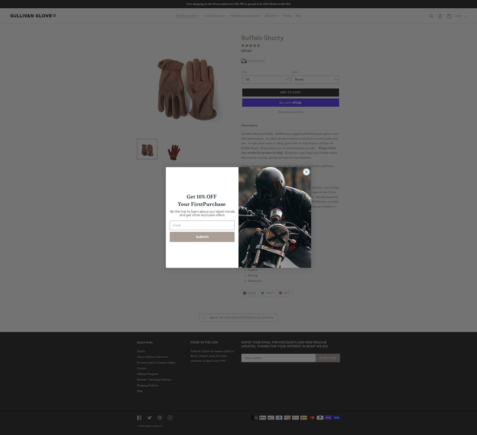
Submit (202, 237)
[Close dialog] (306, 172)
